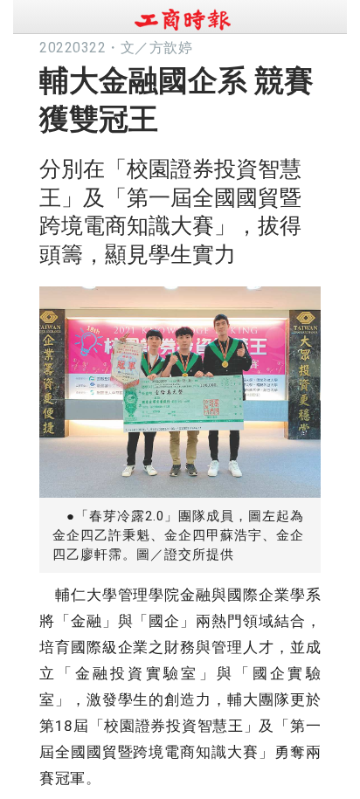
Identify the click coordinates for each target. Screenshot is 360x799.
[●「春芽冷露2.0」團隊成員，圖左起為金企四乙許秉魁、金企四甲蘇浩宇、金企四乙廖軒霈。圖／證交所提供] (180, 387)
